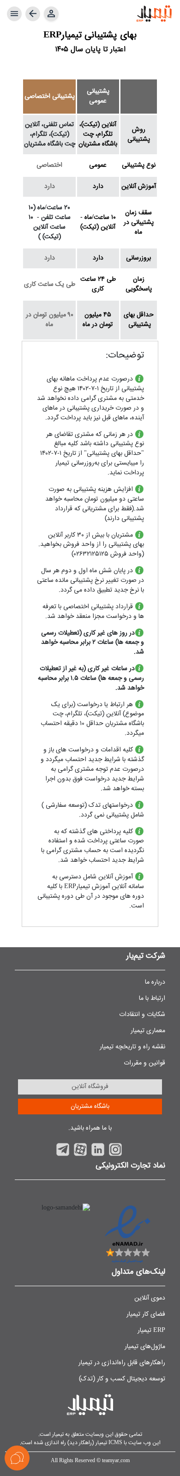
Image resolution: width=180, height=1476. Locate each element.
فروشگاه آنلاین (90, 1086)
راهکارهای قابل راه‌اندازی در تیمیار (121, 1362)
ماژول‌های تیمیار (145, 1346)
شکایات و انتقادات (142, 1014)
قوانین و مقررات (144, 1063)
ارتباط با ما (152, 998)
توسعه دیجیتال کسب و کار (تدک (123, 1379)
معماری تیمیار (148, 1030)
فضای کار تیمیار (145, 1314)
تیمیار (57, 1434)
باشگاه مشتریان (90, 1106)
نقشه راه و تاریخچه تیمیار (132, 1047)
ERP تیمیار (151, 1330)
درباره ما (155, 982)
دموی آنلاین (149, 1298)
